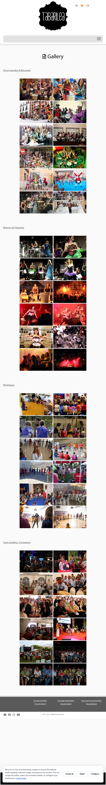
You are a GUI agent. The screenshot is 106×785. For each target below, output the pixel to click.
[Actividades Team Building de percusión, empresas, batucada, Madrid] (36, 561)
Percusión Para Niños (40, 701)
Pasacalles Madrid (65, 704)
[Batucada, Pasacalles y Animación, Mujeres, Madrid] (36, 89)
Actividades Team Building (66, 701)
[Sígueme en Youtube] (19, 715)
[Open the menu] (99, 39)
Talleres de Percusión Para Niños (91, 701)
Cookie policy (21, 778)
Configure (95, 774)
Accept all (69, 774)
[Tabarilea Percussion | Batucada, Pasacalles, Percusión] (53, 17)
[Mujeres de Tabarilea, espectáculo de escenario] (36, 247)
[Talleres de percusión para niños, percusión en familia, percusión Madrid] (36, 404)
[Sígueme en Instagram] (15, 715)
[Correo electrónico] (6, 715)
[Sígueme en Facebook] (10, 715)
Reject (82, 774)
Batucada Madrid (91, 704)
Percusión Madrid (40, 704)
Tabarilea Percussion (57, 714)
